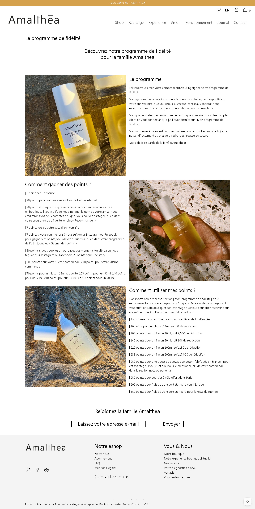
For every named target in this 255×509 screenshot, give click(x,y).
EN (227, 10)
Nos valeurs (171, 463)
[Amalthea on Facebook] (37, 471)
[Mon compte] (236, 10)
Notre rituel (102, 454)
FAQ (97, 463)
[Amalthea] (39, 19)
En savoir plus (131, 504)
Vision (176, 22)
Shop (119, 22)
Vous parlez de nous (177, 477)
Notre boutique (174, 454)
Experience (157, 22)
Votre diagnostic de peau (180, 468)
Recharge (136, 22)
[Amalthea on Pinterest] (46, 471)
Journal (223, 22)
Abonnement (103, 458)
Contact (240, 22)
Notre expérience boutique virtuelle (187, 458)
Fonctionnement (198, 22)
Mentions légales (106, 468)
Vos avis (169, 472)
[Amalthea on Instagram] (28, 471)
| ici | (166, 120)
